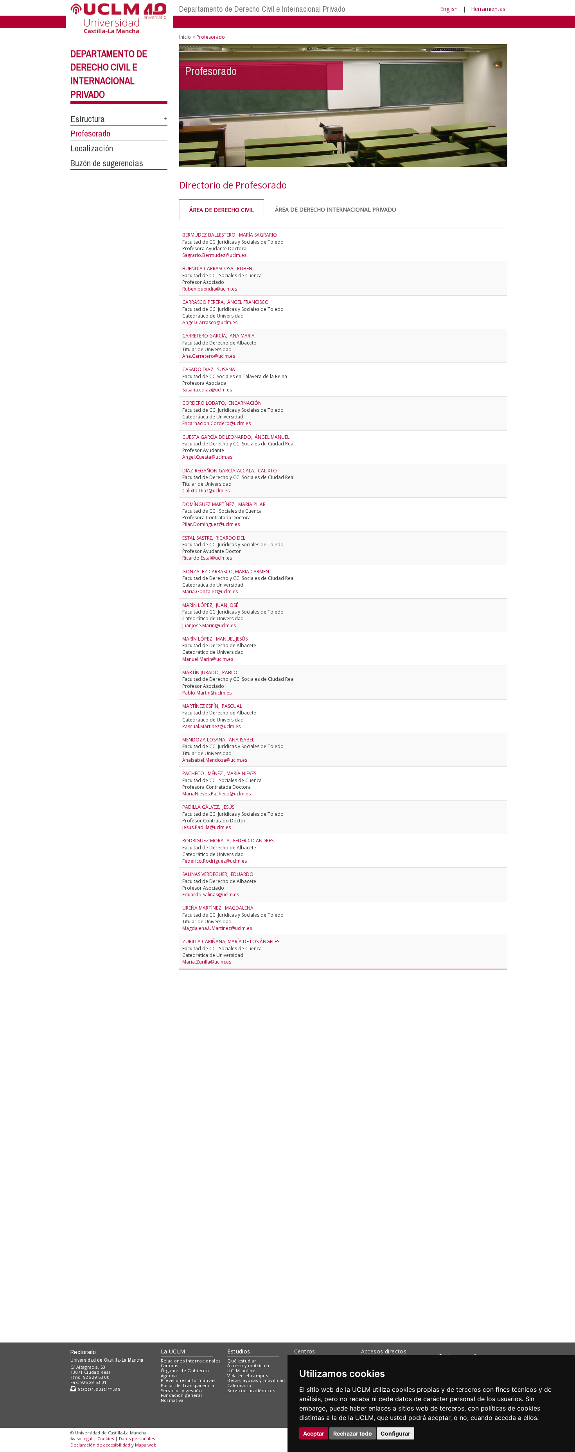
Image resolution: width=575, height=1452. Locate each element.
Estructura (87, 119)
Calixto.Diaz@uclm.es (206, 490)
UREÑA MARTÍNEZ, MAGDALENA (217, 908)
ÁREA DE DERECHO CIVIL (221, 210)
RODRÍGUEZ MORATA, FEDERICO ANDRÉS (227, 840)
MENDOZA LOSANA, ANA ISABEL (218, 739)
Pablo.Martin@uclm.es (207, 692)
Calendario (239, 1385)
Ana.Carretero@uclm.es (208, 356)
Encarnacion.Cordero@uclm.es (216, 423)
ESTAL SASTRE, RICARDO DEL (213, 538)
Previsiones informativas (188, 1380)
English (449, 9)
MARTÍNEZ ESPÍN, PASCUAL (212, 706)
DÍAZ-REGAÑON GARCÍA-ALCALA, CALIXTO (229, 470)
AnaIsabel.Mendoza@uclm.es (214, 760)
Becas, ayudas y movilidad (256, 1380)
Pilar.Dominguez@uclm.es (211, 524)
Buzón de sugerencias (106, 163)
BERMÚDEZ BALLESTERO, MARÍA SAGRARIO (229, 235)
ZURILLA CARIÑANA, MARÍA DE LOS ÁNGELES (230, 941)
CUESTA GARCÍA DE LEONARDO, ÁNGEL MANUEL (235, 437)
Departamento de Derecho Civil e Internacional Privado (262, 9)
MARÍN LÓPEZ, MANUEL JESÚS (215, 638)
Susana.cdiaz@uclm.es (207, 389)
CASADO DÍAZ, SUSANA (208, 369)
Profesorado (90, 133)
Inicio (185, 37)
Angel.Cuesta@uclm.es (207, 457)
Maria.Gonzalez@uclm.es (210, 591)
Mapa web (145, 1445)
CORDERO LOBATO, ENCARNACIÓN (222, 403)
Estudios (238, 1351)
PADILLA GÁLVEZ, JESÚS (208, 807)
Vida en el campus (247, 1375)
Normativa (172, 1400)
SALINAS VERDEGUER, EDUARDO (217, 874)
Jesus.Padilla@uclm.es (206, 827)
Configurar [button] (395, 1433)
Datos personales (137, 1438)
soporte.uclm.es (98, 1389)
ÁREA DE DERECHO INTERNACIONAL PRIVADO (335, 209)
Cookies (105, 1438)
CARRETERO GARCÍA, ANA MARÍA (218, 335)
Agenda (169, 1375)
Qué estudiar (241, 1361)
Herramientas (488, 9)
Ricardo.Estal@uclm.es (207, 558)
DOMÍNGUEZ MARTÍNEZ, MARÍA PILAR (224, 504)
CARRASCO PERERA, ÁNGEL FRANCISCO (225, 302)
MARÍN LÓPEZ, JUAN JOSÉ (210, 605)
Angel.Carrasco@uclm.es (209, 322)
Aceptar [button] (313, 1433)
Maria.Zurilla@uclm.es (206, 961)
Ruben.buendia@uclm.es (209, 288)
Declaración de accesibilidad (100, 1445)
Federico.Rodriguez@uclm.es (214, 861)
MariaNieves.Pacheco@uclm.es (216, 793)
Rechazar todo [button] (352, 1433)
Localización (91, 148)
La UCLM (173, 1351)
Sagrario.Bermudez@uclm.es (214, 255)
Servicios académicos (251, 1390)
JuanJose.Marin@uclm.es (209, 625)
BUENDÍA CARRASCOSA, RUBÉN (217, 268)
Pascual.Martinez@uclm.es (211, 726)
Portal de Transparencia (187, 1385)
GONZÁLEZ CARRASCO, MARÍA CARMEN (225, 571)
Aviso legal (81, 1438)
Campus (169, 1365)
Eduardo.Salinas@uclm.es (210, 894)
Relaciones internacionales (191, 1361)
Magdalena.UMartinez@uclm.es (217, 928)
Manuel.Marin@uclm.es (207, 659)
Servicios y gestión (181, 1390)
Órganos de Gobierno (185, 1370)
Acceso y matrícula (248, 1365)
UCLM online (241, 1370)
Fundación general (181, 1395)
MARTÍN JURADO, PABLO (209, 672)
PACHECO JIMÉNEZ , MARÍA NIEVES (219, 773)
